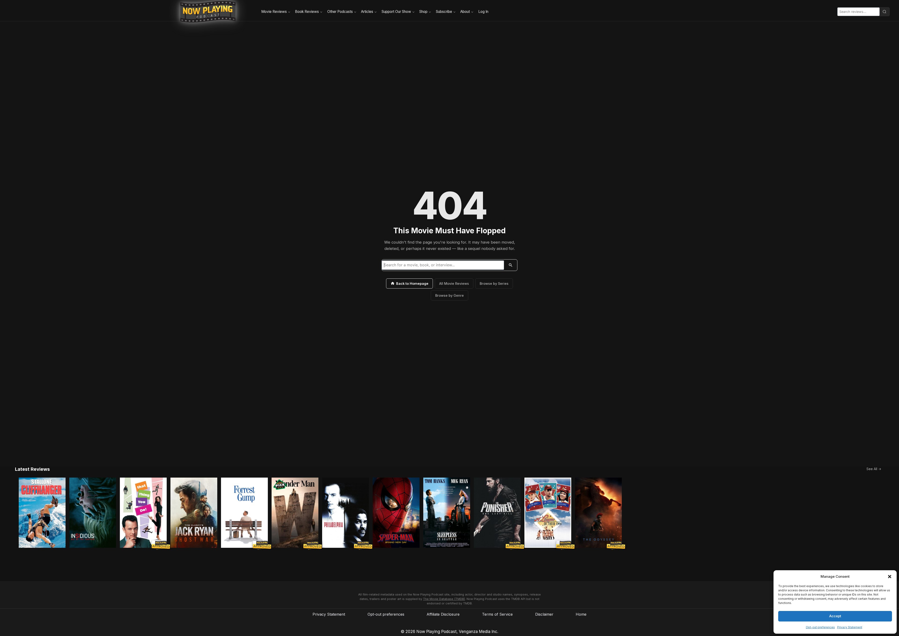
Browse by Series (494, 283)
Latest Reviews (32, 469)
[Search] (884, 12)
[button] (889, 576)
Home (581, 614)
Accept (835, 616)
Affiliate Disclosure (443, 614)
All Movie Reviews (454, 283)
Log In (483, 11)
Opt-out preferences (820, 627)
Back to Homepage (412, 283)
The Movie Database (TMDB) (444, 599)
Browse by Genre (449, 295)
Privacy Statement (849, 627)
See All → (873, 469)
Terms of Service (497, 614)
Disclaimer (544, 614)
